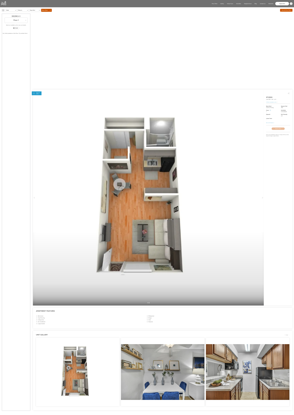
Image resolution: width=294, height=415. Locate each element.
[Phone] (291, 3)
